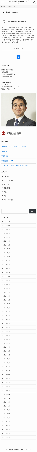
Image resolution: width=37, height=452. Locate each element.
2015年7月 (6, 315)
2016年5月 (6, 284)
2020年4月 (6, 241)
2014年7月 (6, 331)
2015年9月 (6, 308)
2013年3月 (6, 363)
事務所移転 (4, 156)
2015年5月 (6, 323)
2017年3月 (6, 264)
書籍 (5, 196)
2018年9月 (6, 253)
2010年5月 (6, 429)
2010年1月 (6, 437)
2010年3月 (6, 433)
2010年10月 (6, 414)
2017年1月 (6, 268)
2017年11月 (6, 257)
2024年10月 (6, 225)
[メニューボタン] (2, 2)
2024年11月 (6, 221)
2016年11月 (6, 272)
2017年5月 (6, 260)
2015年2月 (6, 327)
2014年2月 (6, 343)
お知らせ (6, 176)
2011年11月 (6, 398)
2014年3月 (6, 339)
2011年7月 (6, 406)
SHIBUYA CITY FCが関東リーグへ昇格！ (13, 146)
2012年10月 (6, 374)
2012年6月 (6, 378)
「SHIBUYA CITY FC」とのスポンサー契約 (14, 165)
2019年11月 (6, 249)
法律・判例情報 (8, 200)
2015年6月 (6, 319)
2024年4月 (6, 237)
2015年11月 (6, 304)
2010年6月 (6, 425)
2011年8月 (6, 402)
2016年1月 (6, 296)
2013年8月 (6, 359)
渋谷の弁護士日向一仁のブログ (18, 2)
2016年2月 (6, 292)
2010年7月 (6, 421)
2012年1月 (6, 390)
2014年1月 (6, 347)
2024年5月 (6, 233)
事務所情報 (7, 188)
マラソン (6, 184)
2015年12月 (6, 300)
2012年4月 (6, 382)
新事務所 (4, 151)
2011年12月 (6, 394)
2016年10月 (6, 276)
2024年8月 (6, 229)
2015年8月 (6, 312)
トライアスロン (8, 180)
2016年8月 (6, 280)
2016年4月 (6, 288)
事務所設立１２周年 (7, 161)
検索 (32, 211)
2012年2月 (6, 386)
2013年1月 (6, 366)
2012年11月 (6, 370)
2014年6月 (6, 335)
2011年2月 (6, 410)
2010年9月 (6, 418)
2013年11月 (6, 355)
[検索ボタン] (34, 2)
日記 (5, 192)
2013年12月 (6, 351)
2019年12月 (6, 245)
